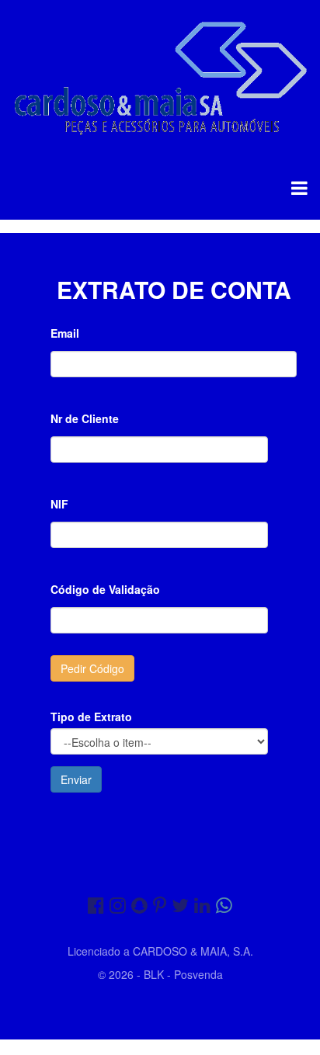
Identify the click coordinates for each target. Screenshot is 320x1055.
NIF (59, 504)
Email (64, 333)
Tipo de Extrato (91, 716)
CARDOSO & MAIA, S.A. (193, 951)
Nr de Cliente (84, 418)
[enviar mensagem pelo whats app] (224, 904)
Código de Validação (105, 589)
